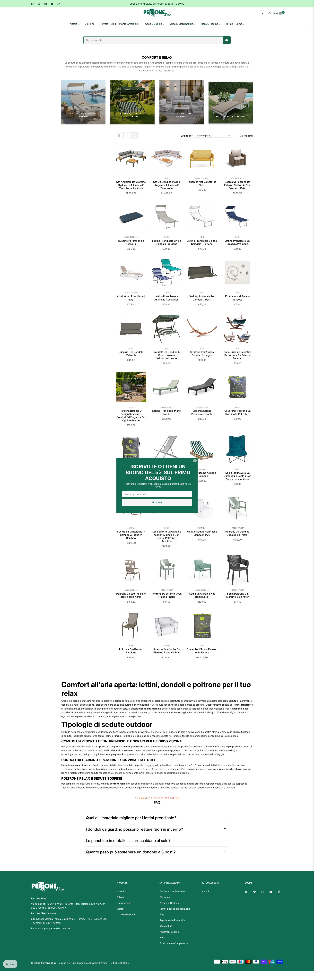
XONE (131, 178)
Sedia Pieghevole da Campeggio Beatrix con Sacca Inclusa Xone (237, 476)
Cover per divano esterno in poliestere (202, 651)
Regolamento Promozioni (172, 920)
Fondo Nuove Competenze (173, 943)
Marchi (120, 908)
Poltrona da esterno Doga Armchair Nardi (167, 595)
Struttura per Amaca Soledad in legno (202, 353)
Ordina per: (187, 135)
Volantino (121, 891)
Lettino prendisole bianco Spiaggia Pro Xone (202, 242)
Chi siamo (164, 897)
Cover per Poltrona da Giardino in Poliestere (237, 412)
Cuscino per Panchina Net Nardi (131, 242)
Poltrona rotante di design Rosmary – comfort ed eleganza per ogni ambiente (131, 415)
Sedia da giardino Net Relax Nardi (202, 595)
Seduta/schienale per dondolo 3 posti (202, 298)
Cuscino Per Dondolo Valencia (131, 353)
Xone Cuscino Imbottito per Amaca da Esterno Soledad (237, 355)
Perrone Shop (48, 963)
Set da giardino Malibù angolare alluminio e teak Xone (166, 185)
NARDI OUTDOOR (202, 178)
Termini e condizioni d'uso (173, 891)
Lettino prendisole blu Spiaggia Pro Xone (237, 242)
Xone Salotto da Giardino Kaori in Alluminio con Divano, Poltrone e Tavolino (166, 536)
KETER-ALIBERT (202, 407)
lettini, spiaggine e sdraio (83, 115)
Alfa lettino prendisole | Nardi (131, 298)
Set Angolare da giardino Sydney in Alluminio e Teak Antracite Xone (131, 185)
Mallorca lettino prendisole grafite (202, 412)
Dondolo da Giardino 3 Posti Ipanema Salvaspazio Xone (166, 355)
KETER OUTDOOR (237, 178)
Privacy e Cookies (169, 903)
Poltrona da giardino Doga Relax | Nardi (237, 533)
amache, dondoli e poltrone (132, 115)
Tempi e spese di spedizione (174, 908)
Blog (161, 937)
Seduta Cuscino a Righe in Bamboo (202, 474)
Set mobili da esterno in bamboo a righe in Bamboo (131, 535)
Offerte (120, 897)
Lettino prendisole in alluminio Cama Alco (166, 298)
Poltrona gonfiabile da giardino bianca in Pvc (166, 651)
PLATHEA (201, 469)
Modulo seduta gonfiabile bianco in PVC (202, 533)
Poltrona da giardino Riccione (131, 651)
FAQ (161, 914)
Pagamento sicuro (169, 931)
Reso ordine (165, 925)
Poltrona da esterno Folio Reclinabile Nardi (131, 595)
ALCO (166, 293)
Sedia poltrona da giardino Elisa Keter (237, 595)
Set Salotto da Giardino (181, 115)
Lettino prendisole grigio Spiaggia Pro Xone (166, 242)
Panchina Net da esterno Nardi (201, 183)
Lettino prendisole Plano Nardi (166, 412)
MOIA (237, 407)
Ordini (205, 891)
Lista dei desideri (126, 914)
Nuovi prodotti (124, 903)
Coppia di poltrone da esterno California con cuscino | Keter (237, 185)
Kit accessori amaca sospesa (237, 298)
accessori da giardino (231, 116)
